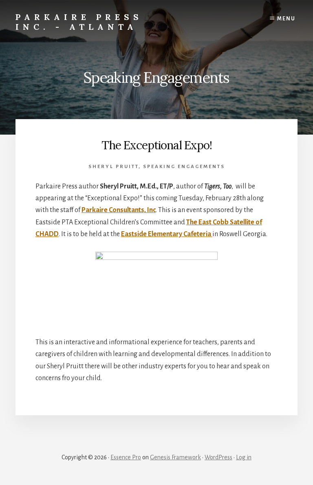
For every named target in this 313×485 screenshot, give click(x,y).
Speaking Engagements (184, 166)
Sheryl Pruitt (113, 166)
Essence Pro (125, 457)
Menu (286, 19)
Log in (243, 457)
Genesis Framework (175, 457)
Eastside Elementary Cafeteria (166, 234)
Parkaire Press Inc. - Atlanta (79, 22)
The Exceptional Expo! (156, 145)
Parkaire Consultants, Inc (119, 210)
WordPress (218, 457)
